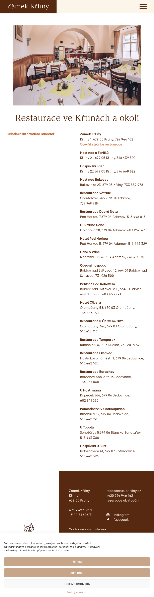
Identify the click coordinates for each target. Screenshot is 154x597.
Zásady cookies (76, 592)
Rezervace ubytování (122, 500)
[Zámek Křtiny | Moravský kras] (28, 6)
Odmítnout (77, 573)
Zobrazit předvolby (77, 584)
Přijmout (77, 562)
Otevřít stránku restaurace (101, 144)
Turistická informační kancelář (30, 134)
